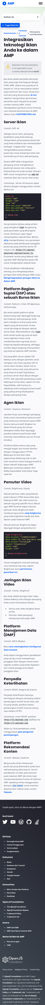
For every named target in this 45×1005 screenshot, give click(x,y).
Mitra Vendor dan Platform (18, 889)
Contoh (10, 872)
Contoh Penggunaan (15, 845)
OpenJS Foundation (12, 976)
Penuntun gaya (13, 941)
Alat (8, 879)
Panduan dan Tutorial (16, 865)
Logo (9, 945)
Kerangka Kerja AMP (15, 841)
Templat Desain (13, 875)
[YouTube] (13, 821)
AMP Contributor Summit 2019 (19, 931)
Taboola (8, 792)
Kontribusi (11, 893)
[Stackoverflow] (37, 821)
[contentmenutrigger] (21, 17)
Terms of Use (7, 969)
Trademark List (13, 917)
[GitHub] (29, 821)
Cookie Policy (35, 969)
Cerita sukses (12, 848)
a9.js (6, 240)
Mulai (9, 862)
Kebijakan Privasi (21, 969)
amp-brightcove (33, 513)
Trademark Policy (14, 913)
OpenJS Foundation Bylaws (17, 910)
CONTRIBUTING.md (26, 114)
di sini (34, 95)
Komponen (11, 869)
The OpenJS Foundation (16, 907)
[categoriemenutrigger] (10, 25)
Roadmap (11, 896)
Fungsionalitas (13, 851)
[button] (40, 3)
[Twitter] (5, 821)
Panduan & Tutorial (23, 33)
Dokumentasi (10, 33)
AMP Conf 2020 (12, 927)
